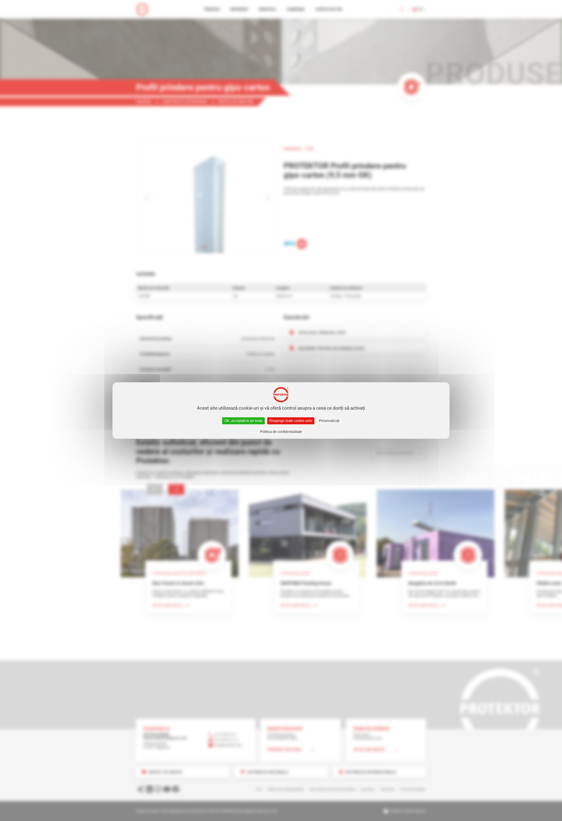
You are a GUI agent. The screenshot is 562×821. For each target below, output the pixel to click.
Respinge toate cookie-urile (290, 421)
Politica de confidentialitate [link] (281, 432)
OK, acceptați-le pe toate (243, 421)
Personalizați (329, 421)
